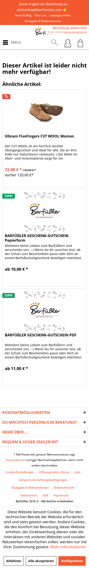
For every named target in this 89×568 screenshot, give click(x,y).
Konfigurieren (72, 561)
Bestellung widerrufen (70, 28)
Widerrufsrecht (64, 487)
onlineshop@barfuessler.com (39, 10)
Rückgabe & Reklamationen (43, 21)
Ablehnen (13, 561)
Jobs (77, 472)
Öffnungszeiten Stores (54, 472)
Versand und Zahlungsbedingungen (43, 480)
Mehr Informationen (68, 546)
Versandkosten (16, 460)
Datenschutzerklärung (75, 31)
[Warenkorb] (80, 42)
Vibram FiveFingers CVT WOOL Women (39, 136)
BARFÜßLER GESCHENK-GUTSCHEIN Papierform (36, 238)
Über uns (40, 15)
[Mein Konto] (68, 42)
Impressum (61, 495)
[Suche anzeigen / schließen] (54, 42)
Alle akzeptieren (41, 561)
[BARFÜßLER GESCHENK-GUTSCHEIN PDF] (44, 311)
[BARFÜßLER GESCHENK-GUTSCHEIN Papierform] (44, 211)
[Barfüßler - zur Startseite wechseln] (44, 31)
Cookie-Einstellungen (19, 472)
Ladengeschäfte (60, 15)
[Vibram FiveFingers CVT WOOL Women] (44, 112)
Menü (16, 42)
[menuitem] (23, 15)
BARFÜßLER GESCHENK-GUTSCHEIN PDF (40, 335)
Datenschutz (28, 495)
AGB (45, 495)
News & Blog (23, 15)
